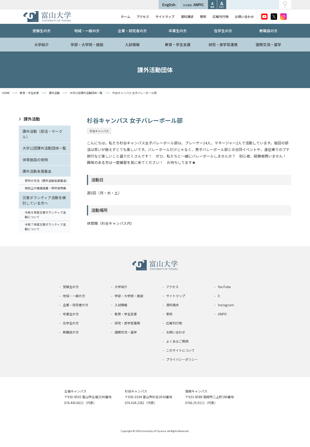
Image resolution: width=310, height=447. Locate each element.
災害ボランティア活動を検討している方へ (44, 200)
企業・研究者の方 (132, 30)
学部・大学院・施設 (87, 44)
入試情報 (132, 44)
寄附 (203, 16)
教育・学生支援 (177, 44)
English (168, 4)
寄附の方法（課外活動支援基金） (47, 180)
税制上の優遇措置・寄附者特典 (45, 188)
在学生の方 (223, 30)
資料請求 (187, 16)
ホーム (125, 16)
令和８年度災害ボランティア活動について (45, 214)
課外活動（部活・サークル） (42, 133)
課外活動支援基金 (37, 171)
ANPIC (193, 4)
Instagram (226, 305)
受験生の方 (41, 30)
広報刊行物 (221, 16)
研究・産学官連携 (223, 44)
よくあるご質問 (177, 341)
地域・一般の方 (87, 30)
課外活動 (32, 119)
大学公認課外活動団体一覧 (44, 148)
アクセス (143, 16)
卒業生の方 (178, 30)
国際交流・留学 (268, 44)
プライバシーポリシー (182, 359)
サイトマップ (165, 16)
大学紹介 (41, 44)
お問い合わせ (244, 16)
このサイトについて (180, 350)
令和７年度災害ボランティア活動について (45, 226)
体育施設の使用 (35, 159)
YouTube (224, 286)
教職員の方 (268, 30)
